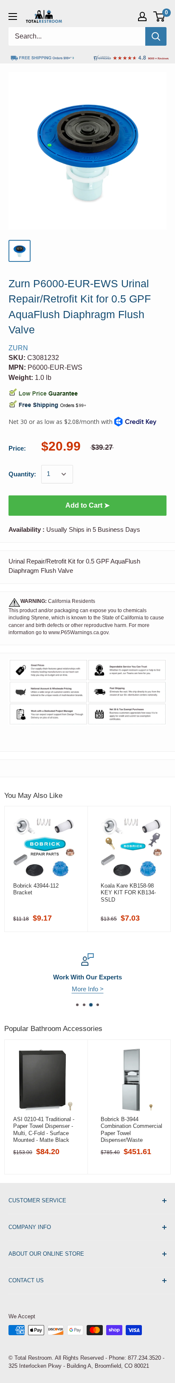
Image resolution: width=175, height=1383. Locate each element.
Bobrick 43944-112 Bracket (36, 889)
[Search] (156, 36)
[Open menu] (12, 16)
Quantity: (22, 474)
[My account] (142, 16)
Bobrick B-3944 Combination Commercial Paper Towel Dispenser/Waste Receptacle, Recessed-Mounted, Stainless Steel (132, 1129)
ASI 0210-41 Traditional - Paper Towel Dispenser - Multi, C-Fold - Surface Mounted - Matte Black (43, 1129)
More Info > (88, 989)
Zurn (18, 348)
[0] (159, 16)
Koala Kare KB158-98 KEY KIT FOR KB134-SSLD (128, 893)
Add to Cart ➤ (87, 505)
